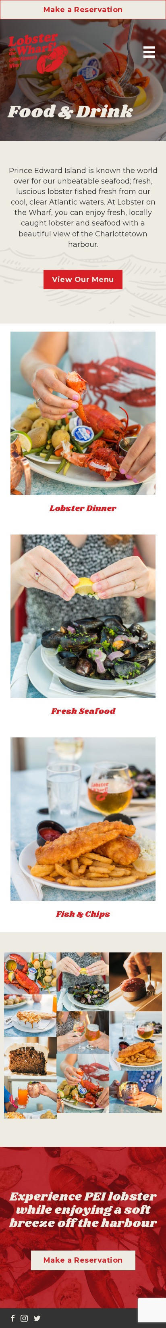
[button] (83, 9)
